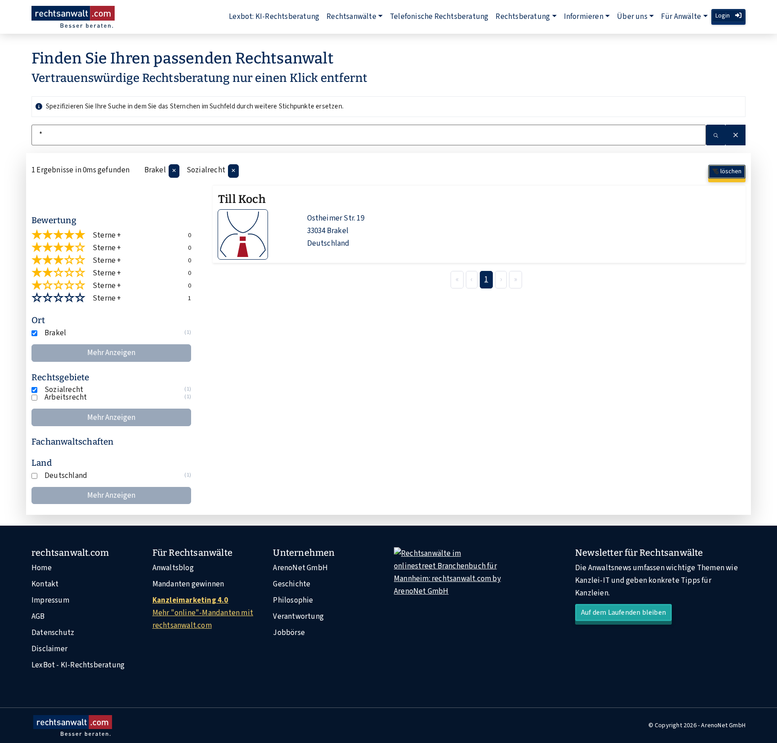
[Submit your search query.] (716, 135)
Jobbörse (289, 632)
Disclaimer (49, 649)
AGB (38, 616)
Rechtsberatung (523, 16)
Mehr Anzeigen (111, 352)
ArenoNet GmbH (300, 568)
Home (41, 568)
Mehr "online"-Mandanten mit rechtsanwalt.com (202, 613)
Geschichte (291, 584)
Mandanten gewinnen (188, 584)
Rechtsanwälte (351, 16)
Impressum (50, 600)
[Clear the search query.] (736, 135)
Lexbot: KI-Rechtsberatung (274, 16)
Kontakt (44, 584)
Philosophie (293, 600)
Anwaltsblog (173, 568)
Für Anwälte (681, 16)
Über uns (632, 16)
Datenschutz (52, 632)
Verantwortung (298, 616)
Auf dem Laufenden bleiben (623, 612)
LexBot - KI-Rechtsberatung (78, 665)
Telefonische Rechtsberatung (439, 16)
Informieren (583, 16)
